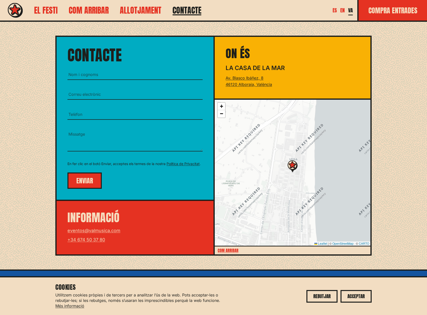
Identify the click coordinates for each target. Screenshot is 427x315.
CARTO (364, 243)
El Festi (46, 10)
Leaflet (322, 243)
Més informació (69, 305)
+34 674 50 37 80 (86, 239)
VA (350, 10)
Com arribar (89, 10)
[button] (293, 166)
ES (335, 10)
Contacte (186, 10)
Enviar (84, 181)
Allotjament (140, 10)
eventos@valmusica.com (93, 230)
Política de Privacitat (183, 164)
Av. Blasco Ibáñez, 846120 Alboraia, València (249, 81)
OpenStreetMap (343, 243)
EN (342, 10)
